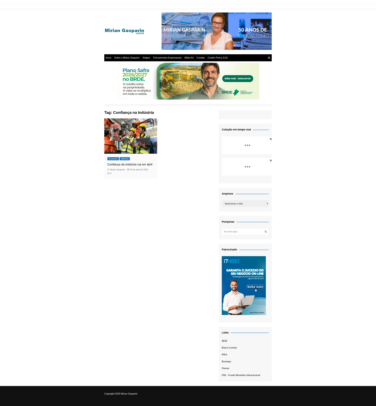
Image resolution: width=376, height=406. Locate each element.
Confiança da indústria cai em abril (129, 164)
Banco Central (229, 347)
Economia (113, 159)
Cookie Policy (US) (218, 57)
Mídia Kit (189, 57)
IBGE (224, 341)
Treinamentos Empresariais (167, 57)
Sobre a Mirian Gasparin (127, 57)
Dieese (225, 368)
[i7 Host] (244, 285)
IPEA (224, 354)
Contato (201, 57)
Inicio (108, 57)
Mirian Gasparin (117, 169)
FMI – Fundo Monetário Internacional (241, 375)
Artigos (146, 57)
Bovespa (226, 361)
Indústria (124, 159)
